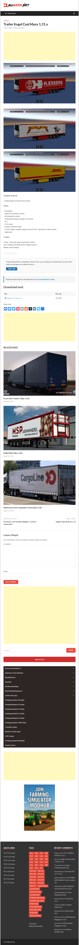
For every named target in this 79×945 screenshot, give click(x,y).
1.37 (41, 853)
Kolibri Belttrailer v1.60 (12, 453)
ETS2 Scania (34, 904)
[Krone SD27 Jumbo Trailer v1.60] (39, 396)
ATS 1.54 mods (9, 879)
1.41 (41, 856)
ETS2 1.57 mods (9, 853)
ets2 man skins (35, 895)
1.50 (46, 862)
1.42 (46, 856)
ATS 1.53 (33, 880)
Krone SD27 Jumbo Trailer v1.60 (16, 398)
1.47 (31, 862)
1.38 (46, 853)
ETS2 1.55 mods (9, 860)
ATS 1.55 (33, 883)
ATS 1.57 (33, 886)
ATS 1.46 (33, 871)
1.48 (36, 862)
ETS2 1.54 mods (9, 864)
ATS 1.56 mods (9, 871)
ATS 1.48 (33, 874)
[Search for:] (39, 650)
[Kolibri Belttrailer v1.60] (39, 451)
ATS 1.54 (41, 880)
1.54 (46, 865)
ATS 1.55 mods (9, 875)
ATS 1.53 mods (9, 882)
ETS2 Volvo (33, 912)
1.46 (46, 859)
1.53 (41, 865)
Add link (11, 269)
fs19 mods (32, 924)
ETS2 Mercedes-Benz (37, 898)
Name (5, 571)
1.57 (41, 868)
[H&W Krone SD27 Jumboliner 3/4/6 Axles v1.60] (39, 505)
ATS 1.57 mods (9, 868)
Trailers (6, 20)
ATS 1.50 (33, 877)
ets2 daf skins (34, 889)
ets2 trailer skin (35, 909)
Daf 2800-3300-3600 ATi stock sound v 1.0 (64, 880)
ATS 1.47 (41, 871)
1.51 (31, 865)
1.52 (36, 865)
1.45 (41, 859)
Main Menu (11, 13)
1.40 (36, 856)
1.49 (41, 862)
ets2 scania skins (35, 907)
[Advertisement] (39, 46)
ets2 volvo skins (35, 915)
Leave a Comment (19, 28)
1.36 (36, 853)
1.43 (31, 859)
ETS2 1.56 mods (9, 857)
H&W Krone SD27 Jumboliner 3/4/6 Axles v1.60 (22, 508)
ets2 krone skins (35, 892)
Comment (7, 544)
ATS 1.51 (41, 877)
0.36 (31, 853)
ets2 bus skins (42, 886)
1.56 (36, 868)
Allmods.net (11, 942)
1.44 (36, 859)
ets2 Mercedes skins (37, 901)
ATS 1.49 (41, 874)
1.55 (31, 868)
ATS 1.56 (41, 883)
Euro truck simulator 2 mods (44, 279)
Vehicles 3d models (35, 926)
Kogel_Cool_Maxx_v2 (14, 298)
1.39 (31, 856)
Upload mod (39, 659)
